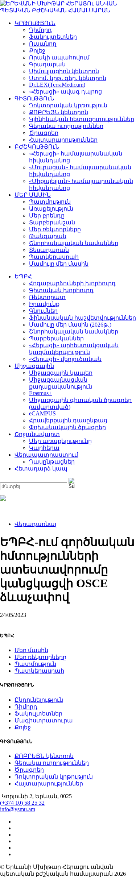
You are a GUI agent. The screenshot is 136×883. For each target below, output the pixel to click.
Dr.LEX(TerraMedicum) (57, 85)
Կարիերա (44, 448)
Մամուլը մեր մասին (58, 264)
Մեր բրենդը (47, 215)
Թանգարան (47, 236)
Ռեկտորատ (47, 297)
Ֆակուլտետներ (53, 37)
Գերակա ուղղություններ (66, 126)
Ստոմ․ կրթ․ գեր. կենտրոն (67, 78)
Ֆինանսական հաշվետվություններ (82, 318)
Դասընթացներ (52, 462)
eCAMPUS (42, 413)
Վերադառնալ (35, 524)
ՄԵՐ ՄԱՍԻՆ (33, 195)
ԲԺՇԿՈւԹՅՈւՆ (37, 147)
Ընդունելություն (39, 700)
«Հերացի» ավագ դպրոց (65, 91)
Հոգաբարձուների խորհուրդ (72, 283)
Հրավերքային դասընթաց (68, 420)
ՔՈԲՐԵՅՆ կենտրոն (58, 112)
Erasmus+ (40, 393)
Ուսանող (42, 44)
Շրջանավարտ (37, 434)
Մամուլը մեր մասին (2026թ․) (70, 325)
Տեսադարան (49, 250)
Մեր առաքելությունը (60, 441)
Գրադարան (47, 64)
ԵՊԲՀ (23, 276)
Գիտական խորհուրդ (61, 290)
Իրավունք (44, 304)
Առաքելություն (51, 209)
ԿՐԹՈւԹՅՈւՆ (35, 23)
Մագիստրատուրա (44, 720)
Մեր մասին (31, 650)
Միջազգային (34, 366)
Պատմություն (50, 202)
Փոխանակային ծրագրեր (67, 427)
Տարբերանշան (52, 222)
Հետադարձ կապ (41, 468)
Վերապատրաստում (46, 455)
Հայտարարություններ (63, 140)
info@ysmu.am (17, 809)
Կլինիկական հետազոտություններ (81, 119)
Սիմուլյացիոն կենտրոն (64, 71)
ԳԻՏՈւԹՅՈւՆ (34, 98)
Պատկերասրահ (54, 257)
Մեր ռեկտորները (55, 229)
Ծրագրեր (43, 133)
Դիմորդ (40, 30)
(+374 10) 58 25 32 (22, 803)
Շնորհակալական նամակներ (73, 243)
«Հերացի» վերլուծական (65, 359)
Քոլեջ (37, 50)
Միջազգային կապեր (60, 373)
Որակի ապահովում (59, 57)
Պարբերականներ (56, 338)
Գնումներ (43, 311)
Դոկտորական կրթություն (68, 105)
